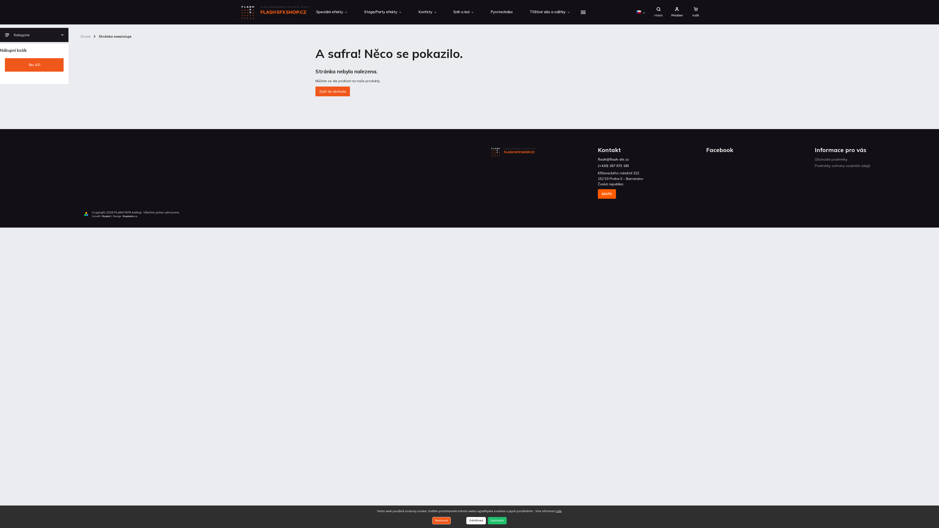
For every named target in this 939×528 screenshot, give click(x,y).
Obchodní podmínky (831, 159)
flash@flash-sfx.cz (613, 159)
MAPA (607, 194)
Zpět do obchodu (332, 91)
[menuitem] (332, 12)
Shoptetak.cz (129, 216)
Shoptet (106, 216)
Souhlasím (497, 520)
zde (559, 511)
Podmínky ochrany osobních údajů (842, 166)
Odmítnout (476, 520)
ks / (34, 65)
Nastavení (441, 520)
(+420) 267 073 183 (613, 166)
